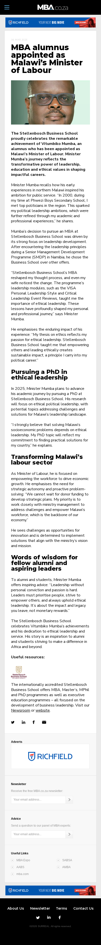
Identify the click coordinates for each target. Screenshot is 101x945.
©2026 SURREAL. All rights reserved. (50, 926)
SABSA (67, 860)
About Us (15, 908)
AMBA (66, 867)
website (43, 710)
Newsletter (40, 908)
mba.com (22, 874)
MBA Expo (23, 860)
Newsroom (20, 710)
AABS (20, 867)
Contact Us (83, 908)
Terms (61, 908)
